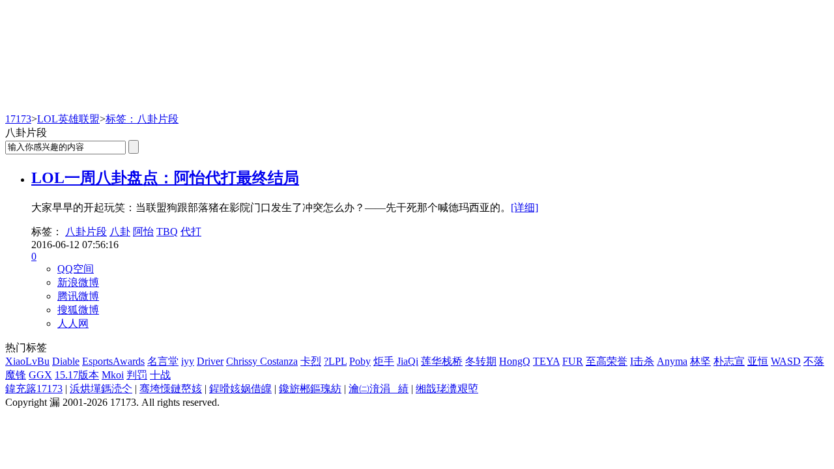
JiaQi (407, 361)
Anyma (672, 361)
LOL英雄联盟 (68, 118)
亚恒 (757, 361)
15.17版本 (77, 374)
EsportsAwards (113, 361)
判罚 (136, 374)
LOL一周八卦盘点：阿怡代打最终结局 (165, 177)
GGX (40, 374)
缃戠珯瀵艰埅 (447, 388)
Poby (360, 361)
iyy (187, 361)
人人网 (73, 323)
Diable (65, 361)
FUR (572, 361)
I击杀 (642, 361)
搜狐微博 (78, 309)
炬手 (383, 361)
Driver (210, 361)
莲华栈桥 (442, 361)
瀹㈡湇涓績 (379, 388)
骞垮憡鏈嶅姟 (170, 388)
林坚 (700, 361)
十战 (160, 374)
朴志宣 (729, 361)
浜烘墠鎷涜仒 (101, 388)
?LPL (335, 361)
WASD (786, 361)
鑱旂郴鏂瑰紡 (310, 388)
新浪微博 (78, 282)
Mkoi (113, 374)
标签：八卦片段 (142, 118)
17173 (18, 118)
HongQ (514, 361)
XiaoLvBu (27, 361)
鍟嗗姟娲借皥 (240, 388)
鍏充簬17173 (34, 388)
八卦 (119, 231)
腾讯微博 (78, 296)
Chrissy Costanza (262, 361)
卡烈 (310, 361)
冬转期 (480, 361)
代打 (190, 231)
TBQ (167, 231)
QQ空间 (75, 268)
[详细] (524, 207)
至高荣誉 (606, 361)
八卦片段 (86, 231)
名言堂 (163, 361)
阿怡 (143, 231)
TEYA (546, 361)
